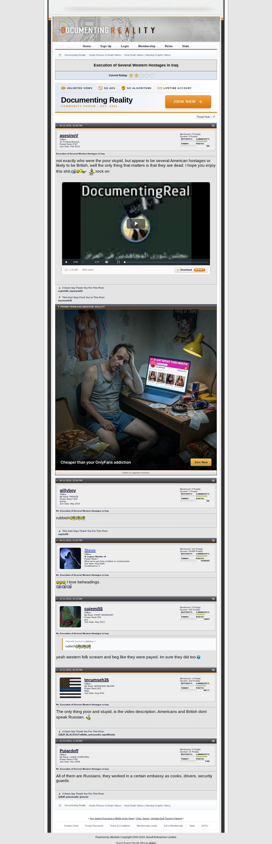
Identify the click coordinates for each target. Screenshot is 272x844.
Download (192, 269)
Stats (185, 46)
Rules (169, 46)
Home (87, 46)
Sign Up (106, 46)
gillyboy (68, 490)
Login (125, 46)
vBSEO (152, 843)
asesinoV (69, 135)
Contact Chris (71, 825)
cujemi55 (93, 608)
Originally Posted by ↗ (80, 641)
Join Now (185, 102)
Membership (147, 46)
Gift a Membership (173, 825)
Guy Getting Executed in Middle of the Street (112, 818)
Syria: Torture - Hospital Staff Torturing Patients (159, 818)
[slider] (166, 262)
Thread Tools (204, 117)
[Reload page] (60, 55)
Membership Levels (147, 825)
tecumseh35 (96, 679)
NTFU (205, 825)
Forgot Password (94, 825)
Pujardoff (69, 750)
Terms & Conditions (120, 825)
